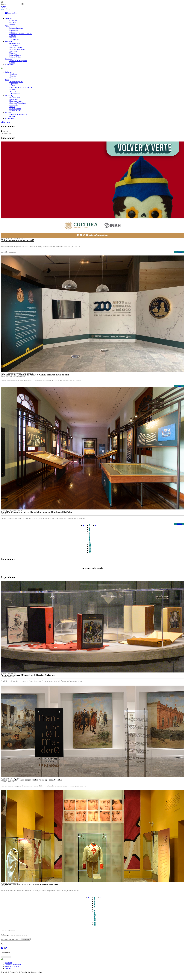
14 (90, 550)
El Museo (8, 41)
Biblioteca (12, 36)
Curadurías (13, 20)
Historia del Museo (15, 47)
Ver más (179, 252)
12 (90, 546)
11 (90, 545)
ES (4, 9)
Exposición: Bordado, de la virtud (20, 34)
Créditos (8, 968)
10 (90, 543)
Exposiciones (13, 30)
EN (9, 9)
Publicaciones (9, 65)
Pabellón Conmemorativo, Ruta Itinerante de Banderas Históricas (37, 512)
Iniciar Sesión (11, 13)
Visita (7, 26)
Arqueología (13, 51)
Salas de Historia (15, 55)
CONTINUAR (26, 939)
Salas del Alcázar (15, 57)
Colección (8, 18)
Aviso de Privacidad (12, 966)
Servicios (12, 38)
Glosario (12, 63)
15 (90, 552)
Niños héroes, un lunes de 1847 (17, 240)
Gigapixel (12, 24)
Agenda (12, 32)
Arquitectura (13, 45)
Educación (8, 59)
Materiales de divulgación (18, 61)
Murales (12, 53)
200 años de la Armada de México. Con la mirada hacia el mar (35, 374)
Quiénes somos (14, 43)
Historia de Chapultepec (17, 49)
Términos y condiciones (13, 965)
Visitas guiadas (14, 39)
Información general (16, 28)
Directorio (8, 963)
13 (90, 548)
